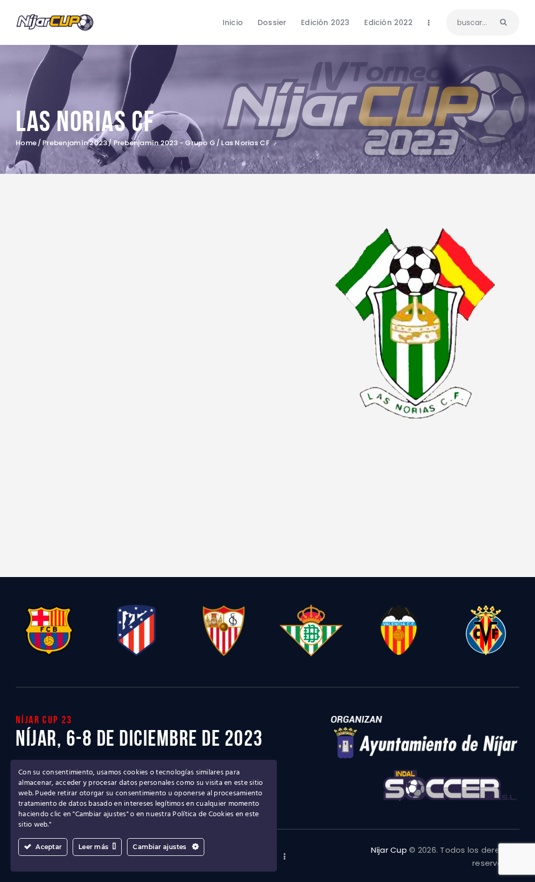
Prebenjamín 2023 (74, 143)
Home (26, 143)
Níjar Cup (389, 849)
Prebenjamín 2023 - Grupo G (164, 143)
